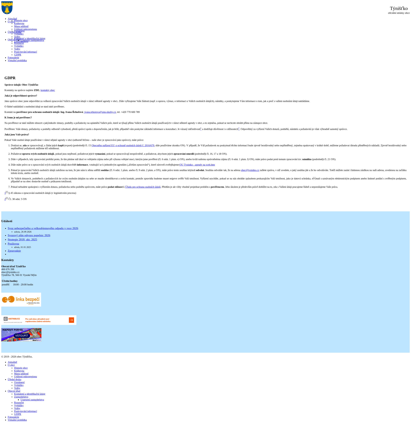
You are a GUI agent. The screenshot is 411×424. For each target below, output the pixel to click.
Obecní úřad (14, 39)
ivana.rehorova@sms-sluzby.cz (100, 112)
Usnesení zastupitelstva (32, 40)
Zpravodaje (14, 250)
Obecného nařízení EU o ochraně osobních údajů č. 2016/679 (123, 145)
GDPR (17, 54)
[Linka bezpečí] (21, 305)
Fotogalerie (13, 57)
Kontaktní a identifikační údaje (29, 38)
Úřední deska (14, 379)
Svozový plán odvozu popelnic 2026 (29, 235)
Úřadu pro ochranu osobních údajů (143, 187)
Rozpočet (19, 43)
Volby (17, 36)
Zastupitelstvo (21, 396)
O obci (11, 21)
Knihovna (19, 23)
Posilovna (13, 243)
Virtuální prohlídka (17, 60)
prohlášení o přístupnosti (45, 356)
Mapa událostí (21, 26)
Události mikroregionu (25, 29)
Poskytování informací (25, 51)
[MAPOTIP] (21, 340)
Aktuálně (12, 18)
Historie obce (21, 20)
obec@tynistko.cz (250, 170)
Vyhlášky (19, 33)
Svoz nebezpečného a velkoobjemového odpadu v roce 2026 (43, 228)
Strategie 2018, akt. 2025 (22, 239)
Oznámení (19, 31)
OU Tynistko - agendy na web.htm (197, 164)
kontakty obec (48, 90)
